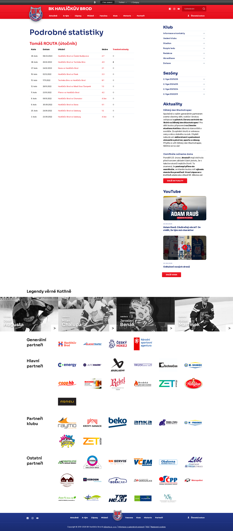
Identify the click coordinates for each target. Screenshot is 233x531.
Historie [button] (127, 16)
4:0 (103, 62)
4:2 (103, 92)
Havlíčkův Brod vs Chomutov (70, 98)
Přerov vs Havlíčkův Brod (68, 92)
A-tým (85, 518)
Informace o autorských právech (131, 527)
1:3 (103, 86)
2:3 (103, 74)
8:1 (103, 80)
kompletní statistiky (119, 124)
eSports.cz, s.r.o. (110, 527)
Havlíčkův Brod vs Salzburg (69, 111)
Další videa (171, 275)
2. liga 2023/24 (170, 89)
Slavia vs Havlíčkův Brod (68, 68)
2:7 (103, 56)
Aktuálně (74, 518)
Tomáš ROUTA (44, 43)
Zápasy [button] (78, 16)
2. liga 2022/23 (170, 94)
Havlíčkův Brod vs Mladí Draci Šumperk (74, 86)
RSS (147, 527)
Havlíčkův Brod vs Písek (68, 74)
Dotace (167, 63)
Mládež (104, 518)
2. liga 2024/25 (170, 84)
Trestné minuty (121, 49)
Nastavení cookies (158, 527)
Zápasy (94, 518)
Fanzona (129, 518)
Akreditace (169, 58)
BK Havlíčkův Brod (70, 8)
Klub (138, 518)
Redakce (167, 53)
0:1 (103, 104)
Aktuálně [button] (53, 16)
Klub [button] (115, 16)
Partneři (141, 16)
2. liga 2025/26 (170, 79)
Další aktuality (175, 181)
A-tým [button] (66, 16)
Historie (148, 518)
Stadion (167, 43)
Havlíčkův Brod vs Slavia (68, 104)
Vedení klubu (170, 38)
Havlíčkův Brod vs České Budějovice (73, 56)
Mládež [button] (90, 16)
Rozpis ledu (169, 48)
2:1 (103, 68)
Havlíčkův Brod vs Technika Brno (71, 62)
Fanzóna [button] (104, 16)
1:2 (103, 111)
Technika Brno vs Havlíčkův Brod (71, 80)
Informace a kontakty (174, 33)
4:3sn (104, 98)
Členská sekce (198, 16)
